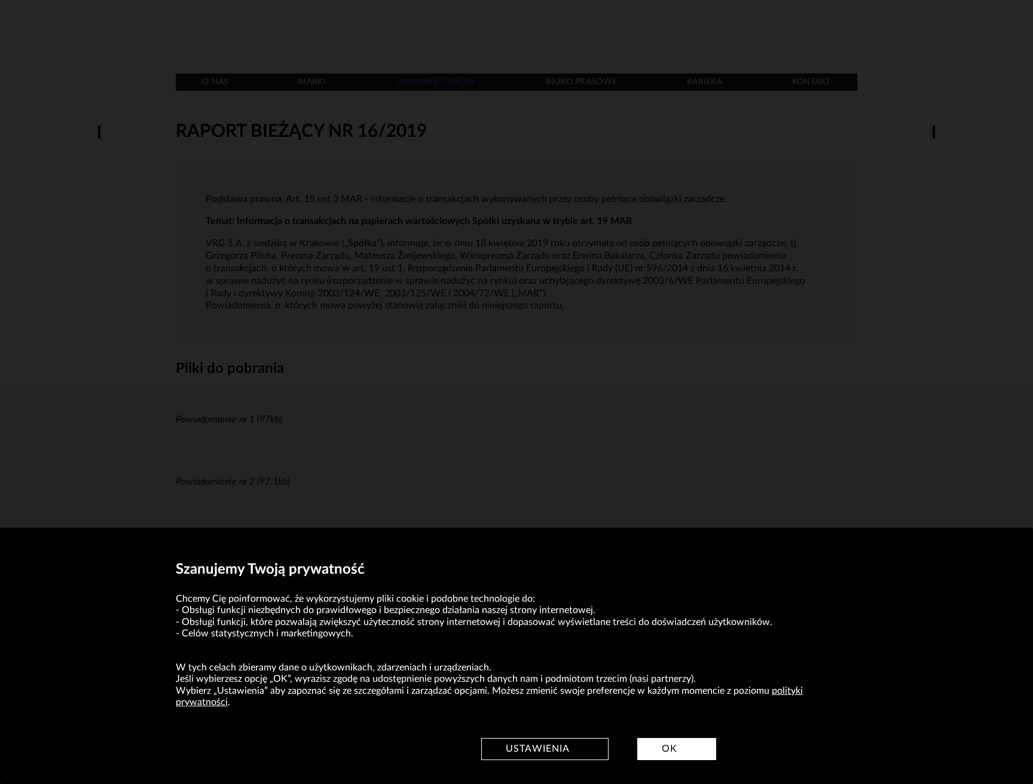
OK (669, 749)
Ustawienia (538, 749)
